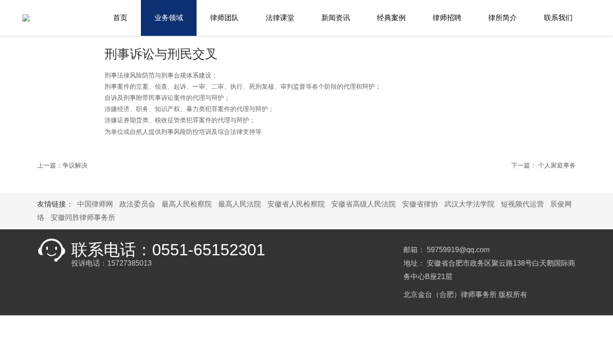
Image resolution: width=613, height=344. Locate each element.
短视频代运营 (522, 204)
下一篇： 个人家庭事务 (543, 165)
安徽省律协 (420, 204)
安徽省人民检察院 (296, 204)
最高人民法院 (239, 204)
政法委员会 (137, 204)
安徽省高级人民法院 (363, 204)
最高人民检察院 (187, 204)
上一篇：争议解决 (62, 165)
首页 (120, 18)
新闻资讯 (335, 18)
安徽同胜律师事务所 (83, 217)
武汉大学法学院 (469, 204)
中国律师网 (95, 204)
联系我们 (558, 18)
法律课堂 (280, 18)
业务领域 (168, 18)
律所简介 (502, 18)
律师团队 (224, 18)
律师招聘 (447, 18)
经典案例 (391, 18)
